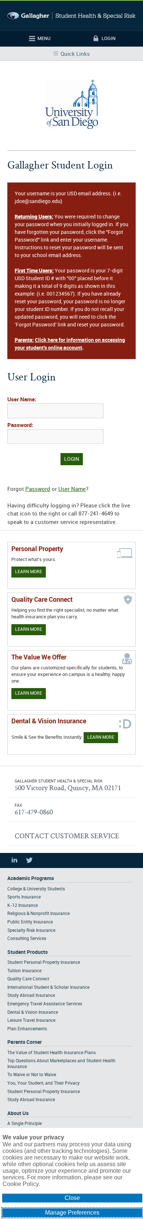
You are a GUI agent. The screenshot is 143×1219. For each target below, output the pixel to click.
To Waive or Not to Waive (31, 1074)
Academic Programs (30, 878)
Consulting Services (26, 938)
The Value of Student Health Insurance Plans (51, 1052)
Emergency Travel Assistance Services (44, 1004)
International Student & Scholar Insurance (48, 987)
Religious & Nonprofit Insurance (38, 913)
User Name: (21, 400)
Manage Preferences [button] (72, 1212)
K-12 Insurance (22, 905)
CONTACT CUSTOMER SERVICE (67, 835)
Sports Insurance (24, 897)
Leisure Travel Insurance (31, 1020)
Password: (20, 425)
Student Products (27, 952)
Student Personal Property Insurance (43, 962)
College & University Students (36, 889)
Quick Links (75, 54)
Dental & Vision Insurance (32, 1012)
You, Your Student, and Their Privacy (43, 1083)
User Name (72, 489)
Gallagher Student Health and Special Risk (71, 15)
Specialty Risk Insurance (31, 930)
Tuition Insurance (24, 971)
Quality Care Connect (28, 979)
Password (37, 489)
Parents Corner (24, 1042)
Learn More (28, 571)
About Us (18, 1113)
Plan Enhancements (27, 1029)
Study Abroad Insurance (31, 995)
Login (108, 38)
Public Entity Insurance (30, 922)
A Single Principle (24, 1123)
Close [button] (72, 1198)
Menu (44, 38)
